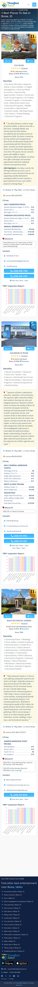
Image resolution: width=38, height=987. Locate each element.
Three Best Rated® (21, 983)
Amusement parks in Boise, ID (14, 891)
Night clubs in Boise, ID (12, 931)
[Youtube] (14, 976)
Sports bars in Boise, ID (12, 944)
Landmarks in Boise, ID (11, 918)
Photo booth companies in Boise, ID (16, 935)
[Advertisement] (19, 857)
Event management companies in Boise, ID (18, 901)
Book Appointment (13, 780)
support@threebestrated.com (17, 969)
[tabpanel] (19, 47)
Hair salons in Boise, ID (11, 911)
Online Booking (12, 521)
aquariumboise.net (14, 531)
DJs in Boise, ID (9, 898)
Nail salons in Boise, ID (11, 928)
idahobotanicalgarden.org (17, 790)
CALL (8, 61)
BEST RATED (5, 10)
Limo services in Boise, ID (12, 921)
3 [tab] (18, 343)
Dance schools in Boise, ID (13, 895)
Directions (25, 74)
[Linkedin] (18, 976)
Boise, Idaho (15, 887)
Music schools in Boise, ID (12, 925)
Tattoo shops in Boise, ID (12, 948)
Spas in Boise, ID (9, 941)
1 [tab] (15, 343)
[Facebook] (2, 976)
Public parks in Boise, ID (12, 938)
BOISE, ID (13, 10)
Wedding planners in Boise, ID (14, 951)
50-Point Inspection (15, 23)
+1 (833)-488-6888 (14, 972)
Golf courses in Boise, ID (12, 908)
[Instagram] (10, 976)
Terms (11, 979)
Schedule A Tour (12, 256)
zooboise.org (12, 266)
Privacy (4, 979)
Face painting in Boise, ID (12, 905)
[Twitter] (6, 976)
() (24, 68)
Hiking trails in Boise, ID (12, 915)
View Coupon (15, 770)
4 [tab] (20, 343)
